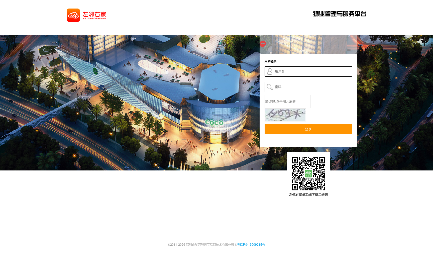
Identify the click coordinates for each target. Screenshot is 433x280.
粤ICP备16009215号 (251, 244)
